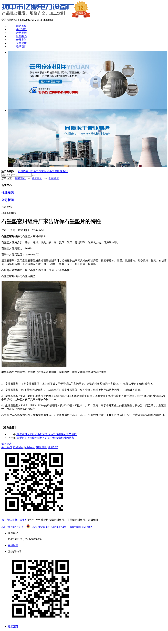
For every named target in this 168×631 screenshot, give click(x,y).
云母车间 (21, 39)
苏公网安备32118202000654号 (48, 527)
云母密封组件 (44, 171)
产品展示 (21, 32)
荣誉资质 (21, 43)
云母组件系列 (60, 171)
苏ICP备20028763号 (12, 527)
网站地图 (75, 527)
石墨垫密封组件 (27, 171)
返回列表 (6, 443)
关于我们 (21, 29)
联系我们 (21, 46)
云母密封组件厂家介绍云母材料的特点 (45, 437)
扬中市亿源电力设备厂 (14, 519)
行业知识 (7, 192)
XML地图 (87, 527)
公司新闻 (54, 178)
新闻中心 (21, 36)
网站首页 (21, 25)
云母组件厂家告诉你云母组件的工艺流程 (46, 434)
